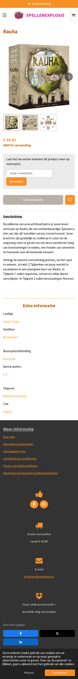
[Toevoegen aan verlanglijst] (70, 200)
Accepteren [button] (60, 672)
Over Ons (9, 437)
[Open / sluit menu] (4, 15)
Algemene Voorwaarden (18, 444)
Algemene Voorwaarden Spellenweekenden (30, 473)
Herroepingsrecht (14, 451)
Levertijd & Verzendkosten (19, 458)
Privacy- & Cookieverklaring (20, 466)
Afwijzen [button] (29, 672)
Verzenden (16, 181)
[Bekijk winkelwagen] (73, 15)
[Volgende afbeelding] (68, 77)
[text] (39, 251)
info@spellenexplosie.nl (39, 576)
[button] (11, 122)
